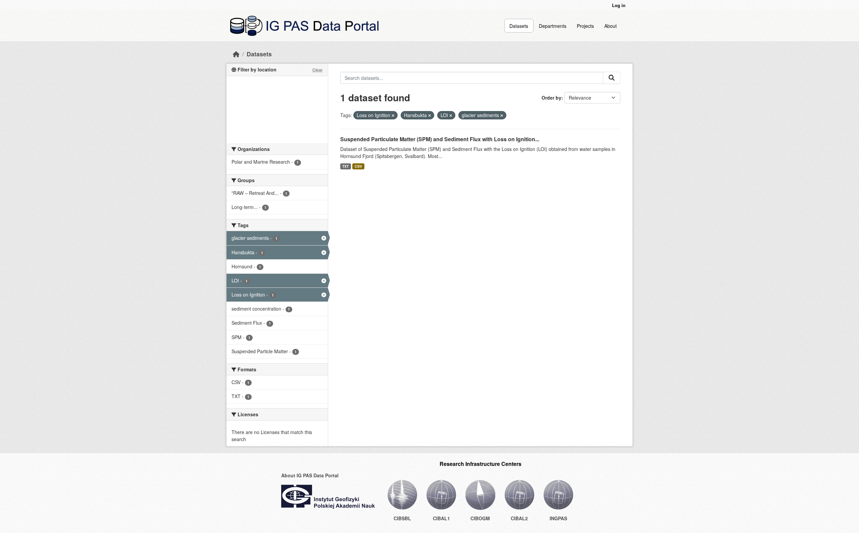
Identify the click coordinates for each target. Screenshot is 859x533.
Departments (552, 25)
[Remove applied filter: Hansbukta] (429, 115)
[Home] (236, 54)
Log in (618, 5)
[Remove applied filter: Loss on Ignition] (393, 115)
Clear (317, 70)
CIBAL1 (441, 518)
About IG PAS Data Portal (310, 475)
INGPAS (558, 518)
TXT (345, 166)
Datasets (518, 25)
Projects (585, 25)
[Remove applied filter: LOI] (450, 115)
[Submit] (611, 78)
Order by (551, 97)
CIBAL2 (519, 518)
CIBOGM (480, 518)
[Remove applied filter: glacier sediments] (501, 115)
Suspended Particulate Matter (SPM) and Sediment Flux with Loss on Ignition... (439, 139)
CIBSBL (402, 518)
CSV (358, 166)
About (610, 25)
